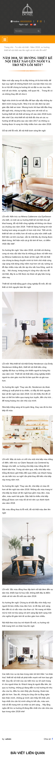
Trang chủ (8, 47)
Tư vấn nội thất (22, 47)
